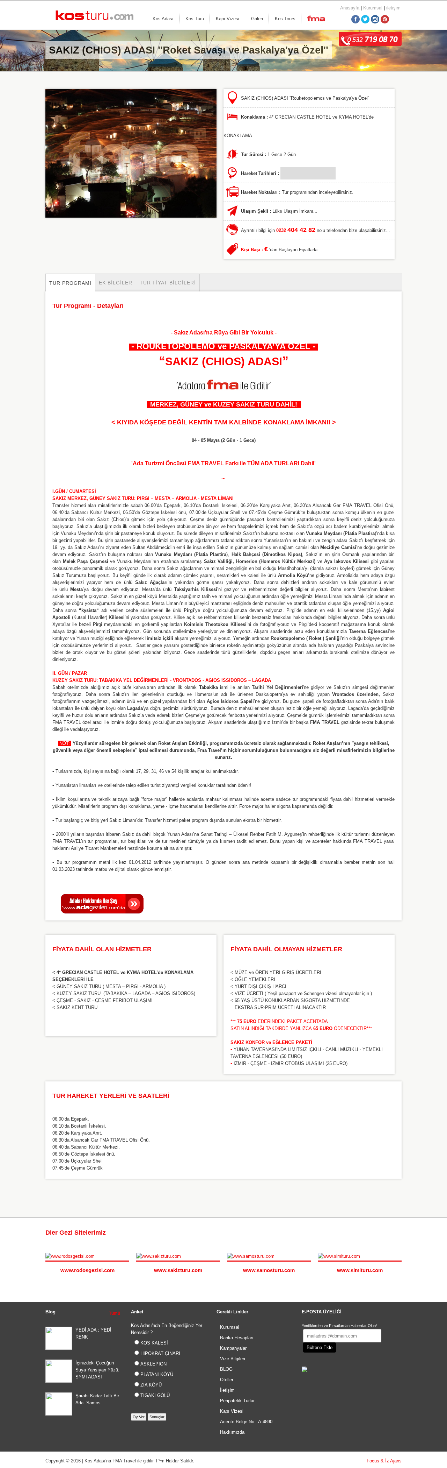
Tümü (114, 1313)
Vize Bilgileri (232, 1358)
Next (398, 1233)
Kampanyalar (233, 1348)
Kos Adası (163, 18)
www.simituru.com (360, 1270)
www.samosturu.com (269, 1270)
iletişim (393, 7)
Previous (391, 1233)
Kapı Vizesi (227, 18)
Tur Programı (70, 283)
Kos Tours (285, 18)
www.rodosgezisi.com (87, 1270)
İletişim (227, 1390)
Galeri (257, 18)
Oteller (226, 1379)
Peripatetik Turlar (237, 1400)
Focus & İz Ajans (384, 1460)
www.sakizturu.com (178, 1270)
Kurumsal (372, 7)
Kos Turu (194, 18)
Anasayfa (349, 7)
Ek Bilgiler (115, 282)
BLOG (226, 1369)
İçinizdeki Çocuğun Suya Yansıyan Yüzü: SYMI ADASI (97, 1369)
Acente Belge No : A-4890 (246, 1421)
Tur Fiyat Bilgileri (168, 282)
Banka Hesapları (237, 1337)
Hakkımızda (232, 1432)
